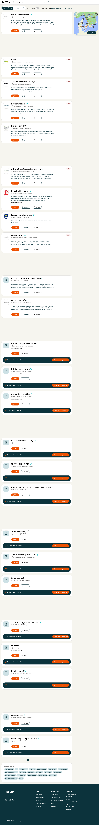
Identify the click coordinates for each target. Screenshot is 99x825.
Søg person (69, 804)
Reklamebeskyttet (16, 26)
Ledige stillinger (40, 797)
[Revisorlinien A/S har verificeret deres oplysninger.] (27, 300)
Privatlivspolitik (54, 794)
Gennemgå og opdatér (61, 360)
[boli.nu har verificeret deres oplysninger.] (19, 60)
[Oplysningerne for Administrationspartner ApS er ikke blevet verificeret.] (37, 555)
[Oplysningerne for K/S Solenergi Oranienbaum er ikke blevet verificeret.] (37, 344)
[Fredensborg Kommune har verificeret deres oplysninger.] (34, 215)
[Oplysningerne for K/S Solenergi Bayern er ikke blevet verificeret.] (31, 369)
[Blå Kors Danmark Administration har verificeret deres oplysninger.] (42, 278)
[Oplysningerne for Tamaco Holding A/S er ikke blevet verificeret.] (31, 531)
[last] (53, 760)
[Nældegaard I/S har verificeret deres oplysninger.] (27, 126)
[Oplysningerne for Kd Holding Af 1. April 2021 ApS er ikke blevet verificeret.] (38, 738)
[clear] (45, 2)
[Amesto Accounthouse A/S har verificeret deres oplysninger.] (37, 82)
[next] (49, 760)
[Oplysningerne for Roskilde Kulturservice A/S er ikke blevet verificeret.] (35, 440)
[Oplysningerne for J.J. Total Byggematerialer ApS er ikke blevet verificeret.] (40, 622)
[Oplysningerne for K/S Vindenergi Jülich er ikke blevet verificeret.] (31, 394)
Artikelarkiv (53, 806)
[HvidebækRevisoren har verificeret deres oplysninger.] (30, 191)
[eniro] (6, 2)
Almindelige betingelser (57, 800)
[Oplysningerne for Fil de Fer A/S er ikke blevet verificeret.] (24, 645)
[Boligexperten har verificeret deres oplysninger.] (25, 235)
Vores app (68, 809)
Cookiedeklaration (55, 797)
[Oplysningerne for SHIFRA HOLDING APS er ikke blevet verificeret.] (31, 464)
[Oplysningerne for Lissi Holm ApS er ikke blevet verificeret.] (25, 671)
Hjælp (52, 803)
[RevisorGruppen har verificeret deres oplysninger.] (27, 104)
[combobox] (29, 2)
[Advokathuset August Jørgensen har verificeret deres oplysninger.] (42, 169)
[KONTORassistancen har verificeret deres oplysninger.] (31, 14)
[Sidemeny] (96, 2)
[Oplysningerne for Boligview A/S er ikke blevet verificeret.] (24, 715)
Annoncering (39, 800)
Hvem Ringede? (70, 807)
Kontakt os (38, 806)
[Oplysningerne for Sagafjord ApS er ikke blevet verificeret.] (25, 578)
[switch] (37, 8)
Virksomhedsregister (41, 803)
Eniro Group (39, 794)
